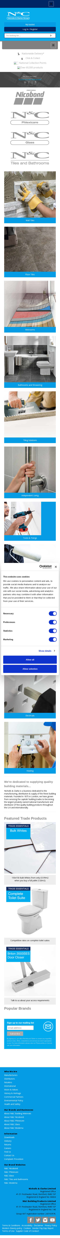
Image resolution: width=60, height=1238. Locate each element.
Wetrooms (30, 329)
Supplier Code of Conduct (27, 1231)
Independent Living (30, 495)
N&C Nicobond (11, 1168)
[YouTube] (52, 1220)
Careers (7, 1148)
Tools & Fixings (30, 538)
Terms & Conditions (11, 1225)
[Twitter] (38, 1220)
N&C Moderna (10, 1183)
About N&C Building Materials (17, 1113)
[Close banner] (56, 567)
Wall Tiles (30, 220)
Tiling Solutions (30, 440)
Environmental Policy (13, 1100)
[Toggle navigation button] (53, 45)
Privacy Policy (51, 1225)
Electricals (30, 715)
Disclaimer (38, 1225)
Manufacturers (10, 1075)
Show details (45, 651)
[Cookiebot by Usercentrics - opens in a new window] (39, 567)
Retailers (8, 1082)
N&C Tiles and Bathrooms (16, 1179)
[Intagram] (45, 1220)
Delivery (7, 1141)
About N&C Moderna (13, 1128)
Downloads (9, 1137)
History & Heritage (12, 1093)
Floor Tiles (30, 274)
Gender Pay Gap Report (43, 1228)
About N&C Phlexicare (14, 1120)
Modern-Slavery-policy (12, 1228)
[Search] (51, 35)
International (10, 1086)
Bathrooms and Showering (30, 385)
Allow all (30, 659)
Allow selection (30, 669)
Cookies (27, 1228)
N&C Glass (9, 1175)
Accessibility (27, 1225)
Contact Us (9, 1155)
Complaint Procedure (13, 1159)
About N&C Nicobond (14, 1117)
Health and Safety (12, 1104)
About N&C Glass (12, 1124)
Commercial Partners (13, 1097)
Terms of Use (8, 1231)
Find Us (7, 1151)
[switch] (53, 622)
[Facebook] (30, 1220)
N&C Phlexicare (11, 1172)
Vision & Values (11, 1089)
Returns (7, 1144)
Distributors (9, 1078)
